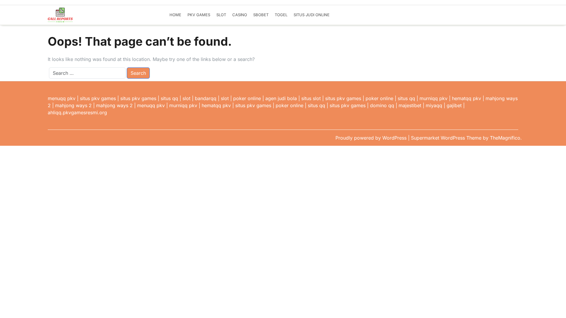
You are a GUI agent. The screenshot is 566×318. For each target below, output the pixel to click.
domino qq (382, 105)
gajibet (454, 105)
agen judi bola (281, 98)
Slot (221, 14)
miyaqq (434, 105)
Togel (281, 14)
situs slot (311, 98)
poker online (247, 98)
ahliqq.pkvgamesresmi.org (77, 112)
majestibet (410, 105)
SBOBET (261, 14)
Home (175, 14)
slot (186, 98)
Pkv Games (198, 14)
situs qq (169, 98)
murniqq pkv (433, 98)
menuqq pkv (61, 98)
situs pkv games (98, 98)
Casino (239, 14)
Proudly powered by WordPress (371, 138)
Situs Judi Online (312, 14)
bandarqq (205, 98)
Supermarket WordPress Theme (447, 138)
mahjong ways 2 (73, 105)
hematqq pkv (466, 98)
